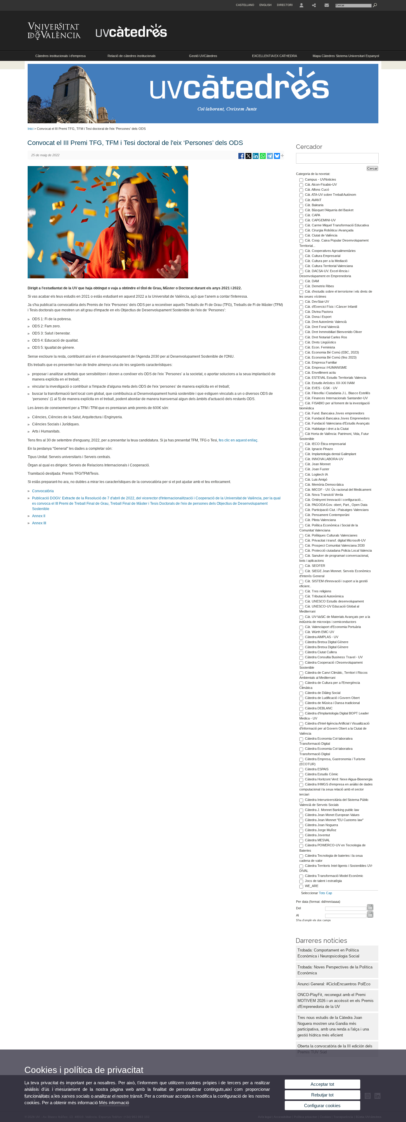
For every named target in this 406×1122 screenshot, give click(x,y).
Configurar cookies (322, 1105)
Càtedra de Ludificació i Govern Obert (332, 698)
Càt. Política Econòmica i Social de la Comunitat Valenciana (328, 527)
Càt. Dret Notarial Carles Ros (326, 337)
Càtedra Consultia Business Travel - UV (334, 657)
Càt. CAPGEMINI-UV (320, 220)
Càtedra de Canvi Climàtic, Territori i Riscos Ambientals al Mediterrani (333, 675)
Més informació (114, 1102)
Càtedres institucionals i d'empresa (60, 56)
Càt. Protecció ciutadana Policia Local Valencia (338, 550)
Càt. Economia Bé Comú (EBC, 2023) (332, 352)
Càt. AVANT (313, 200)
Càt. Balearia (314, 205)
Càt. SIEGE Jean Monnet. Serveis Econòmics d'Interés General (335, 573)
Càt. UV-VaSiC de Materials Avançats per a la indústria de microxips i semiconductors (334, 619)
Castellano (245, 5)
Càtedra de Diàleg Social (322, 693)
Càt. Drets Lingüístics (320, 342)
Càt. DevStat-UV (317, 301)
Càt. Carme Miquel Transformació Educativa (337, 225)
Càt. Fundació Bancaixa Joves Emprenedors (337, 418)
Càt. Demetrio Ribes (319, 286)
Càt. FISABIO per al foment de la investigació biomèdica (334, 405)
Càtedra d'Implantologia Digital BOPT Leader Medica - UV (334, 715)
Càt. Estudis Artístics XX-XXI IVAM (330, 383)
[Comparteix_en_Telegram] (269, 158)
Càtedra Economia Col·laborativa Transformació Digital (326, 741)
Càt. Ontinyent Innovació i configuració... (334, 499)
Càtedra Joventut (317, 835)
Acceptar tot (322, 1084)
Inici (30, 128)
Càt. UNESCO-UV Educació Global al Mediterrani (329, 609)
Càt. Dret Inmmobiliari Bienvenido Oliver (333, 332)
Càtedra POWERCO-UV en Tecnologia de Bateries (332, 847)
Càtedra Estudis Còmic (321, 774)
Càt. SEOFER (315, 565)
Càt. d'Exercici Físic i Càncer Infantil (331, 306)
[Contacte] (327, 5)
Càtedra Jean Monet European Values (332, 815)
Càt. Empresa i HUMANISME (326, 367)
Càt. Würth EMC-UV (319, 632)
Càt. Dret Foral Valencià (322, 327)
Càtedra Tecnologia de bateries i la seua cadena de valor (331, 858)
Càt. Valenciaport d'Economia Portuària (333, 627)
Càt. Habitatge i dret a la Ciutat (327, 428)
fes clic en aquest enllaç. (238, 440)
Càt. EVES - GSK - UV (321, 388)
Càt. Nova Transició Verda (324, 494)
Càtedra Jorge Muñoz (320, 830)
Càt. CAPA (312, 215)
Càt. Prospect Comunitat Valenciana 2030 (335, 545)
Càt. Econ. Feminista (320, 347)
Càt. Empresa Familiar (321, 362)
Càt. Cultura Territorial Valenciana (329, 266)
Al (297, 915)
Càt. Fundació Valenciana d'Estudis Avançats (337, 423)
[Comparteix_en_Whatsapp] (262, 158)
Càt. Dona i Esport (318, 316)
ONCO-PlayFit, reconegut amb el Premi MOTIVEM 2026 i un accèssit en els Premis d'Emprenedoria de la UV (336, 1000)
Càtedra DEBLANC (319, 708)
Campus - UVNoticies (320, 179)
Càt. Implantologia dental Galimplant (330, 454)
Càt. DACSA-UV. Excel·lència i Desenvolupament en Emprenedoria (325, 273)
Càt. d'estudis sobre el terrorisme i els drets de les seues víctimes (335, 294)
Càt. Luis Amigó (316, 479)
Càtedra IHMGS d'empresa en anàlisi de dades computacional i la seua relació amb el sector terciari (336, 789)
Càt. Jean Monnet (318, 464)
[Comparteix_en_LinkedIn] (255, 158)
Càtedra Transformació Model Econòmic (334, 876)
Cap (329, 893)
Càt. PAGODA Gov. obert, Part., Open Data (336, 504)
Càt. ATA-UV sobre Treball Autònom (330, 194)
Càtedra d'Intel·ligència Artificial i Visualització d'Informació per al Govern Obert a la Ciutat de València (334, 728)
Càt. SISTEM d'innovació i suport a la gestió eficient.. (333, 583)
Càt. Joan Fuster (317, 469)
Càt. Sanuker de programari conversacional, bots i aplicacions (334, 558)
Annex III (39, 523)
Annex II (38, 516)
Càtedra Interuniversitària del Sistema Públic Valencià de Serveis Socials (334, 802)
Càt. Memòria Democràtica (324, 484)
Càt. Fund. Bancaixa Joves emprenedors (334, 413)
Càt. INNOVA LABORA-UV (324, 459)
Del (298, 908)
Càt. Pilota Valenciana (320, 520)
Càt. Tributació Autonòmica (324, 596)
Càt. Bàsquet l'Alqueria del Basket (329, 210)
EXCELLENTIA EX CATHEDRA (274, 56)
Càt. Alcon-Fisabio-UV (321, 184)
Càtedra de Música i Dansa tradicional (332, 703)
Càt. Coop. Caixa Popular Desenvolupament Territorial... (334, 243)
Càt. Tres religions (318, 591)
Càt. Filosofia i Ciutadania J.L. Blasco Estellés (337, 393)
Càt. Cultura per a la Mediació (326, 261)
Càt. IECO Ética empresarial (325, 444)
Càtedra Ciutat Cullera (321, 652)
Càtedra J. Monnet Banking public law (332, 810)
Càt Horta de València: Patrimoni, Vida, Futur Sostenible (334, 436)
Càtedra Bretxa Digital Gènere (326, 642)
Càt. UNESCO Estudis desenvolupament (334, 601)
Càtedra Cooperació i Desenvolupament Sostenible (331, 665)
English (265, 5)
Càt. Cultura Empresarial (322, 256)
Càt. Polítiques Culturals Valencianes (331, 535)
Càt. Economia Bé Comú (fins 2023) (331, 357)
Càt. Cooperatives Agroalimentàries (330, 251)
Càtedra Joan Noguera (321, 825)
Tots (322, 893)
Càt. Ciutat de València (321, 235)
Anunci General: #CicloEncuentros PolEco (334, 984)
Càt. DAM (312, 281)
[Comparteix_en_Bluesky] (277, 158)
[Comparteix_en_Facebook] (241, 158)
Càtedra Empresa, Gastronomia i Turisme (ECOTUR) (332, 761)
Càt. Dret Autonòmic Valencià (326, 321)
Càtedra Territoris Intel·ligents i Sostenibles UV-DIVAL (336, 868)
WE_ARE (311, 886)
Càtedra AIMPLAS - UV (321, 637)
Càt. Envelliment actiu (320, 372)
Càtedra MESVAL (317, 840)
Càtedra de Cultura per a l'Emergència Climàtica (329, 685)
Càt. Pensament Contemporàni (327, 515)
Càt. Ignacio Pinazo (319, 449)
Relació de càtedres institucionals (132, 56)
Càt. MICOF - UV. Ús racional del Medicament (338, 489)
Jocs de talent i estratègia (323, 881)
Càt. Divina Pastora (319, 311)
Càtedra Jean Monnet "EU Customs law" (334, 820)
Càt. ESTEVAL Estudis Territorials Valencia (335, 377)
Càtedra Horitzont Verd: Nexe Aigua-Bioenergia (338, 779)
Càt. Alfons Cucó (317, 189)
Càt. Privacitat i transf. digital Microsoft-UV (335, 540)
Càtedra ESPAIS (316, 769)
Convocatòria (43, 491)
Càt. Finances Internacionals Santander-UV (336, 398)
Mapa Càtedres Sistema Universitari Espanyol (346, 56)
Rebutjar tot (322, 1094)
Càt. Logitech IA (316, 474)
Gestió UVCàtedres (203, 56)
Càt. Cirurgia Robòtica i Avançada (329, 230)
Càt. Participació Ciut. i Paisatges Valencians (337, 510)
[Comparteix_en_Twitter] (248, 158)
